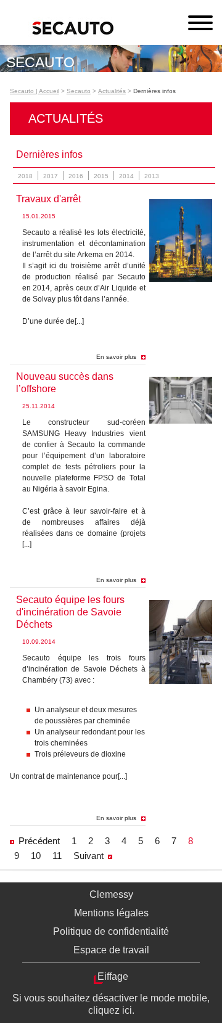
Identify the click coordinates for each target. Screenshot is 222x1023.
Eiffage (112, 976)
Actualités (112, 91)
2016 (75, 176)
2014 (126, 176)
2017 (50, 176)
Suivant (88, 855)
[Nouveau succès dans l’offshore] (180, 421)
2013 (151, 176)
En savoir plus (116, 356)
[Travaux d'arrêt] (180, 279)
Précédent (39, 841)
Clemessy (111, 894)
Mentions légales (111, 913)
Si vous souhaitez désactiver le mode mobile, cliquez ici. (111, 1004)
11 (57, 855)
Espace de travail (111, 950)
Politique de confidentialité (111, 931)
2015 (101, 176)
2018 (25, 176)
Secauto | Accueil (34, 91)
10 (36, 855)
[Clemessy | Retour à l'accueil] (106, 28)
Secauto (79, 91)
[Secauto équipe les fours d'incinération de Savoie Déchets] (180, 681)
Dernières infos (154, 91)
